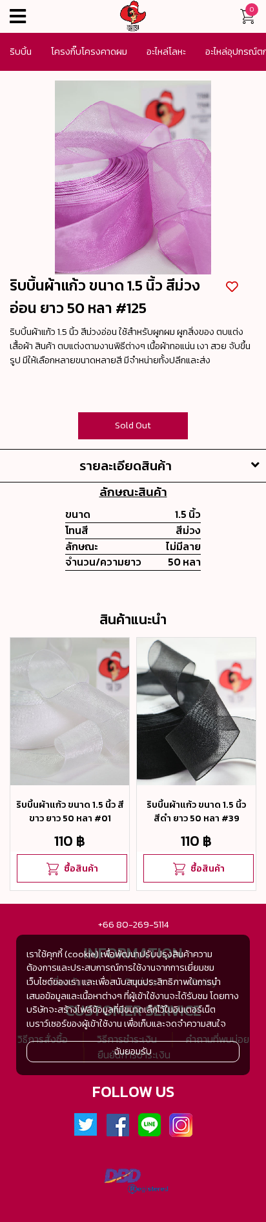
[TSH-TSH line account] (149, 1125)
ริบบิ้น (21, 51)
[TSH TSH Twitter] (85, 1125)
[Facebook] (117, 1125)
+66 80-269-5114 (133, 924)
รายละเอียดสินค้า (125, 465)
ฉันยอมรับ (133, 1051)
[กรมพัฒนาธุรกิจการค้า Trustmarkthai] (133, 1183)
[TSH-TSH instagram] (180, 1125)
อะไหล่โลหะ (166, 51)
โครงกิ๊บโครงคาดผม (89, 51)
